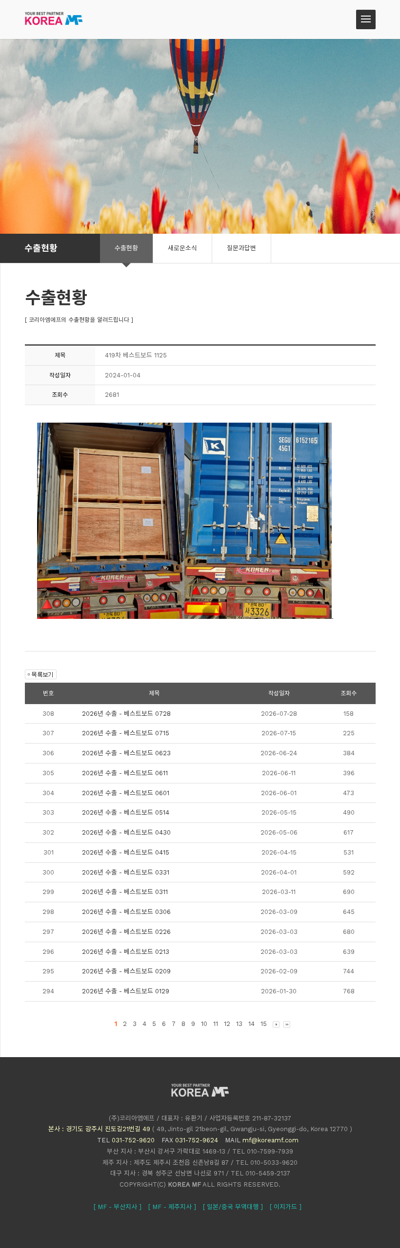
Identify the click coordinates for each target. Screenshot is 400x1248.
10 (204, 1023)
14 (251, 1023)
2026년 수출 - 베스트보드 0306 (126, 911)
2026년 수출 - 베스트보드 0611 (125, 773)
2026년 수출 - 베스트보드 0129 (125, 991)
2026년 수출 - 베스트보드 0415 (125, 852)
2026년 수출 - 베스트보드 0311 (125, 891)
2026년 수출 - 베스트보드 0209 (126, 971)
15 (263, 1023)
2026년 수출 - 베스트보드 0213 (125, 951)
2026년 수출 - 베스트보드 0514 (125, 812)
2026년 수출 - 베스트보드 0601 (125, 793)
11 (215, 1023)
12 (227, 1023)
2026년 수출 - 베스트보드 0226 (126, 931)
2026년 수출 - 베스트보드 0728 (126, 713)
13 (239, 1023)
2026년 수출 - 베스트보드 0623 (126, 753)
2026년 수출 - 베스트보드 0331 (125, 872)
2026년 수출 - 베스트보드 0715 (125, 733)
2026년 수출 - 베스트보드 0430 (126, 832)
